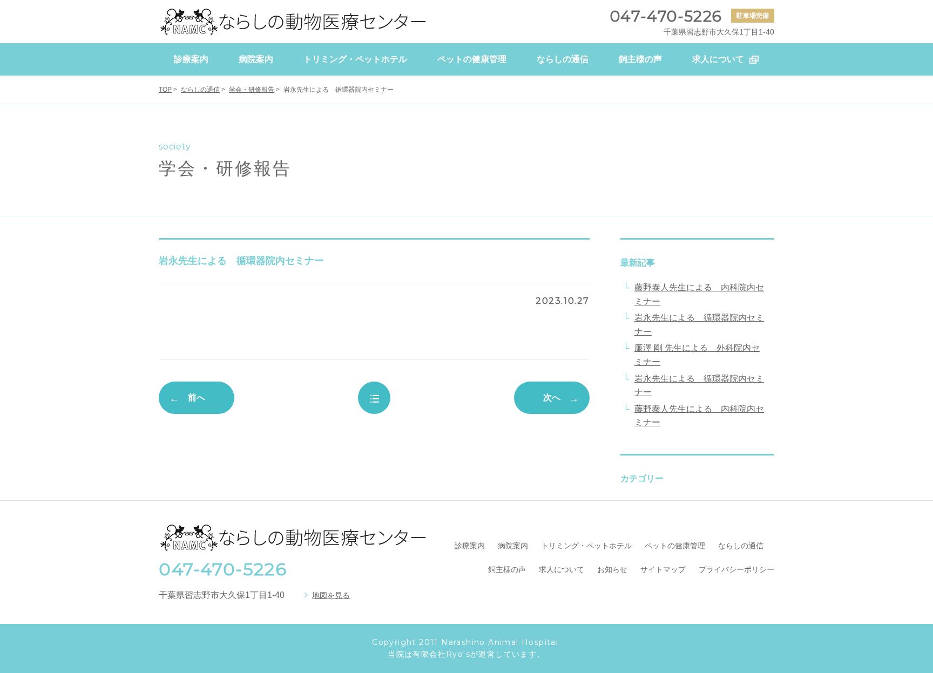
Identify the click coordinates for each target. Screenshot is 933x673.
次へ (551, 397)
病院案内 (513, 545)
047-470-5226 (223, 569)
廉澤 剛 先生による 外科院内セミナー (697, 354)
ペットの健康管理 (675, 545)
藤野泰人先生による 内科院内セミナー (699, 294)
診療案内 (470, 545)
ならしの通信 (200, 89)
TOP (165, 89)
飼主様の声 (507, 569)
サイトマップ (663, 569)
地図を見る (331, 595)
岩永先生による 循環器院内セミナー (699, 324)
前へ (196, 397)
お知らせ (612, 569)
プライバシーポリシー (736, 569)
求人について (561, 569)
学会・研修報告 (251, 89)
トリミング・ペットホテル (586, 545)
